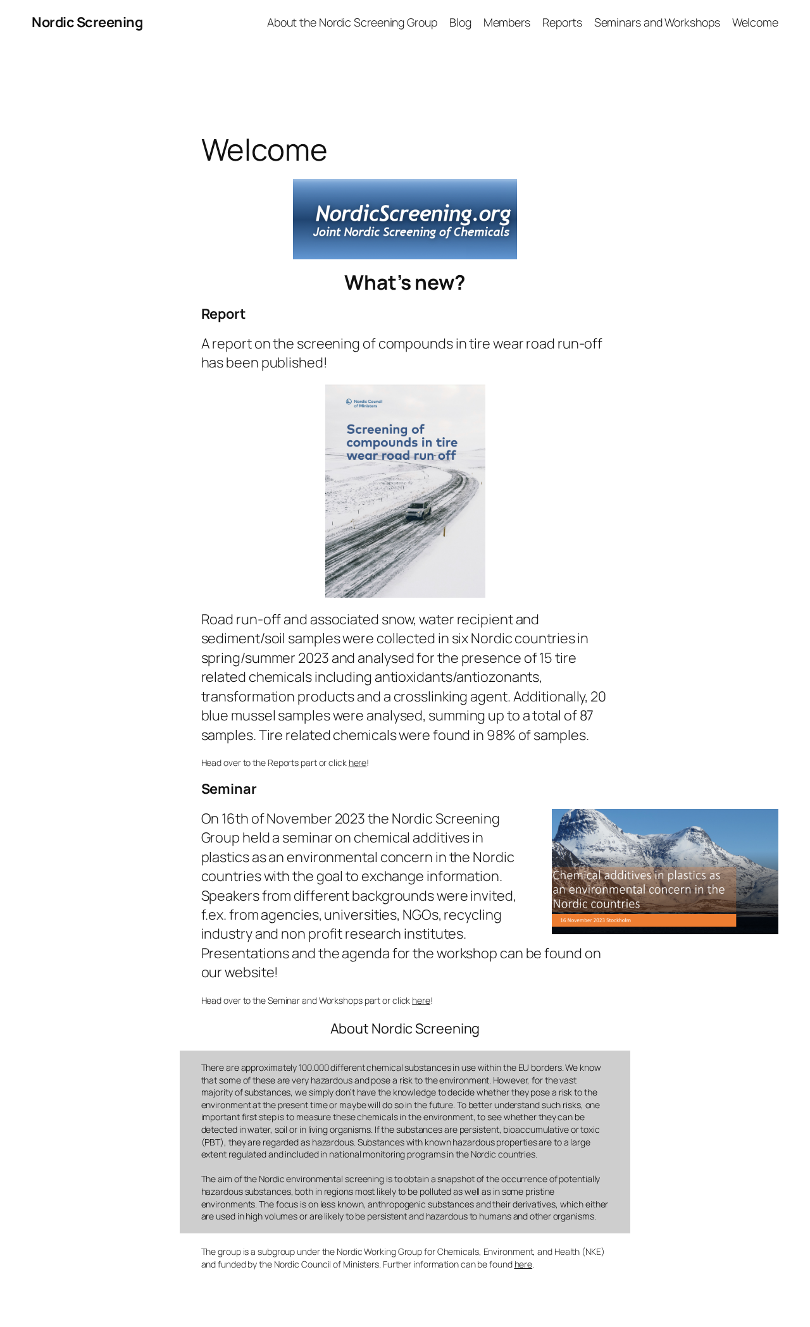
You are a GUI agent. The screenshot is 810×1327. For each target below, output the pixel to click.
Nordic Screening (87, 22)
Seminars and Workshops (657, 22)
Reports (562, 22)
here (358, 762)
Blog (460, 22)
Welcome (755, 22)
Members (506, 22)
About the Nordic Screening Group (352, 22)
